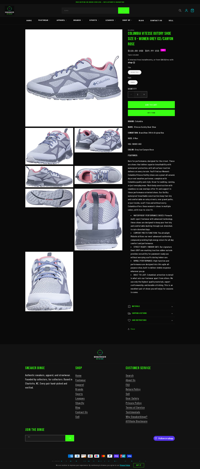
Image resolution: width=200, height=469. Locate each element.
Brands (77, 20)
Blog (141, 20)
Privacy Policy (134, 403)
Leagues (110, 20)
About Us (131, 380)
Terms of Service (135, 407)
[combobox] (96, 10)
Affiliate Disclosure (136, 421)
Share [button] (133, 329)
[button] (180, 10)
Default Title (135, 72)
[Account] (186, 10)
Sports (93, 20)
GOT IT (138, 465)
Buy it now (151, 113)
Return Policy (133, 389)
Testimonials (133, 412)
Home (29, 20)
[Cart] (192, 10)
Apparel (61, 20)
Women (133, 82)
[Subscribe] (69, 438)
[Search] (123, 10)
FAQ (128, 384)
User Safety (132, 398)
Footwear (43, 20)
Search (130, 375)
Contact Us (156, 20)
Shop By (126, 20)
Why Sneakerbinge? (136, 416)
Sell (171, 20)
